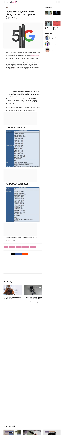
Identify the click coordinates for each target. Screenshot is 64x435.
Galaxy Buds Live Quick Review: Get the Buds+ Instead (34, 297)
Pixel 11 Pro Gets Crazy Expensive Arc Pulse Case (55, 49)
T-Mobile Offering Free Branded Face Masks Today (12, 297)
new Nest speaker (35, 55)
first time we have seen (17, 68)
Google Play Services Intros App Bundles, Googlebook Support (56, 17)
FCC (8, 240)
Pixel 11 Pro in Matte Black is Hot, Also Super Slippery (55, 37)
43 (9, 20)
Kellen (10, 7)
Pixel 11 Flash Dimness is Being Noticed (48, 28)
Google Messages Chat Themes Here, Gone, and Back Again (55, 43)
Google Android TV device (14, 57)
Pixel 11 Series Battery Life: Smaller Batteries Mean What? (48, 18)
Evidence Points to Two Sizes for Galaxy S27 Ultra (56, 28)
